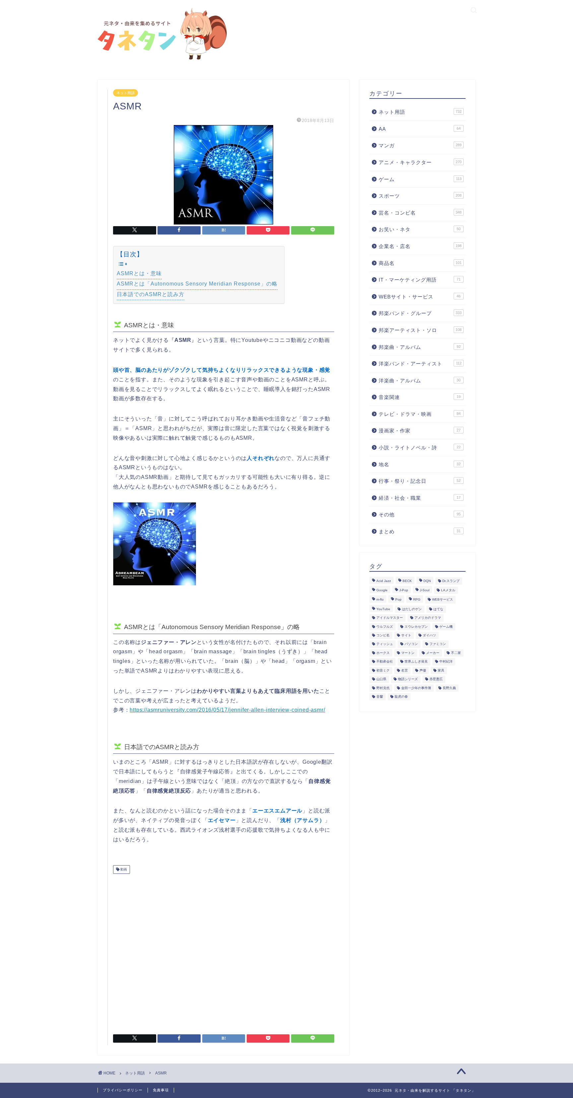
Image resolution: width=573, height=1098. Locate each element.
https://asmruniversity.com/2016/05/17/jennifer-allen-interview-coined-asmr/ (227, 710)
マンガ (420, 145)
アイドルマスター (389, 618)
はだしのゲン (412, 609)
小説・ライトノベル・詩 (420, 447)
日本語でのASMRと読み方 (150, 294)
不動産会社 (384, 662)
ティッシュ (384, 644)
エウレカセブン (416, 626)
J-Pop (403, 590)
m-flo (380, 600)
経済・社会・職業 (420, 498)
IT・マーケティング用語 (420, 280)
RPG (416, 600)
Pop (398, 600)
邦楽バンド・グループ (420, 313)
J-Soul (424, 590)
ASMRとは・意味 (139, 273)
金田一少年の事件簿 (416, 688)
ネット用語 (125, 93)
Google (382, 590)
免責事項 (161, 1090)
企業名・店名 (420, 246)
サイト (406, 635)
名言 (404, 670)
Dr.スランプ (451, 581)
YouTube (383, 609)
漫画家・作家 (420, 430)
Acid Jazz (383, 581)
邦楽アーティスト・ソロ (420, 330)
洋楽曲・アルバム (420, 380)
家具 (441, 670)
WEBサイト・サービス (420, 296)
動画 (123, 869)
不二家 (456, 653)
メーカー (432, 653)
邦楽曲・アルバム (420, 347)
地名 (420, 464)
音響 (379, 696)
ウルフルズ (384, 626)
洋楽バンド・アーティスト (420, 363)
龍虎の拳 (401, 696)
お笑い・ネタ (420, 229)
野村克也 (383, 688)
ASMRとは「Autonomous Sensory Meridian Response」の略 (197, 284)
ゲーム (420, 179)
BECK (407, 581)
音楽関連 (420, 397)
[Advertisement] (223, 951)
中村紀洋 (446, 662)
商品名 (420, 263)
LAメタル (448, 590)
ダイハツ (429, 635)
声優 (422, 670)
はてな (438, 609)
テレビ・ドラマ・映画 (420, 414)
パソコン (411, 644)
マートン (407, 653)
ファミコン (437, 644)
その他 (420, 514)
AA (420, 129)
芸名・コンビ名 (420, 213)
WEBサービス (442, 600)
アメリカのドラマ (427, 618)
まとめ (420, 531)
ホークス (383, 653)
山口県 (381, 679)
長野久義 (449, 688)
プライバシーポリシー (123, 1090)
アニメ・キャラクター (420, 162)
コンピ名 (383, 635)
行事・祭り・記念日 (420, 481)
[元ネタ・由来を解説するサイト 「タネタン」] (160, 60)
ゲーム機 (446, 626)
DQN (427, 581)
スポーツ (420, 196)
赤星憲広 (436, 679)
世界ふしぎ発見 (416, 662)
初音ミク (383, 670)
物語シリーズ (408, 679)
